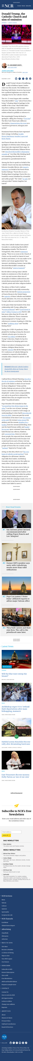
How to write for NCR (8, 995)
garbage (5, 448)
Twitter (14, 1043)
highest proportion (23, 292)
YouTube (20, 1043)
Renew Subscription (8, 972)
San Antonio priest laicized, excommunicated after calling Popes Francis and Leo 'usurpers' (18, 533)
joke (16, 101)
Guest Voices (12, 22)
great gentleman (9, 309)
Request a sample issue (9, 984)
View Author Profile (12, 67)
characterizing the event (18, 123)
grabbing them (13, 323)
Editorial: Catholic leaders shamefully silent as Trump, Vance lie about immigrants (16, 369)
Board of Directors (7, 1027)
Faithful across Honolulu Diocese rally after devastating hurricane (16, 743)
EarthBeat (5, 922)
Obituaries (5, 936)
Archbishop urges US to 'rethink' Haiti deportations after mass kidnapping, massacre (16, 709)
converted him (10, 434)
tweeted (10, 350)
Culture (4, 906)
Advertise (5, 939)
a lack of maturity (19, 268)
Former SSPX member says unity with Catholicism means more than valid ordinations (18, 566)
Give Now (5, 946)
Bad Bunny (10, 136)
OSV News (12, 714)
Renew (23, 5)
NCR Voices (7, 666)
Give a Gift (5, 975)
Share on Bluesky (16, 79)
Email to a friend (27, 79)
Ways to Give (6, 955)
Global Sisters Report (8, 925)
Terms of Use (16, 1048)
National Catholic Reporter (4, 1037)
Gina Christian (6, 714)
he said (25, 179)
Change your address (8, 1004)
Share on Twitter (23, 79)
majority (7, 296)
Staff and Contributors (9, 1024)
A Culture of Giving (8, 952)
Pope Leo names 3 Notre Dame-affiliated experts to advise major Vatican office (18, 598)
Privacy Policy (6, 1021)
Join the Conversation (7, 70)
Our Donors (5, 962)
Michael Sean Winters (8, 679)
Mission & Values (7, 1018)
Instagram (23, 1043)
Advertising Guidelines (7, 1048)
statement (24, 252)
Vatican (4, 903)
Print (30, 79)
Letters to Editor (7, 1001)
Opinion (4, 22)
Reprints (4, 1007)
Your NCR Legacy (7, 959)
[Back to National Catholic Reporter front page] (9, 6)
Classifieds (5, 933)
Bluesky (11, 1043)
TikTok (26, 1043)
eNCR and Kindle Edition (9, 981)
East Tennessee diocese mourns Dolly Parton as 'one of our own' (15, 776)
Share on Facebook (20, 79)
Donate (19, 5)
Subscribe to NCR (7, 969)
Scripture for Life (7, 915)
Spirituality (5, 912)
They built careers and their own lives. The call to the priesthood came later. (19, 630)
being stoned (22, 420)
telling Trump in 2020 (14, 312)
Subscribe (28, 5)
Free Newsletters (7, 978)
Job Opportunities (7, 998)
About (3, 1015)
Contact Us (5, 992)
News (3, 703)
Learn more (25, 72)
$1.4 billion (11, 336)
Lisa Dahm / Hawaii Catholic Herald (12, 747)
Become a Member (7, 949)
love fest (27, 118)
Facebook (17, 1043)
